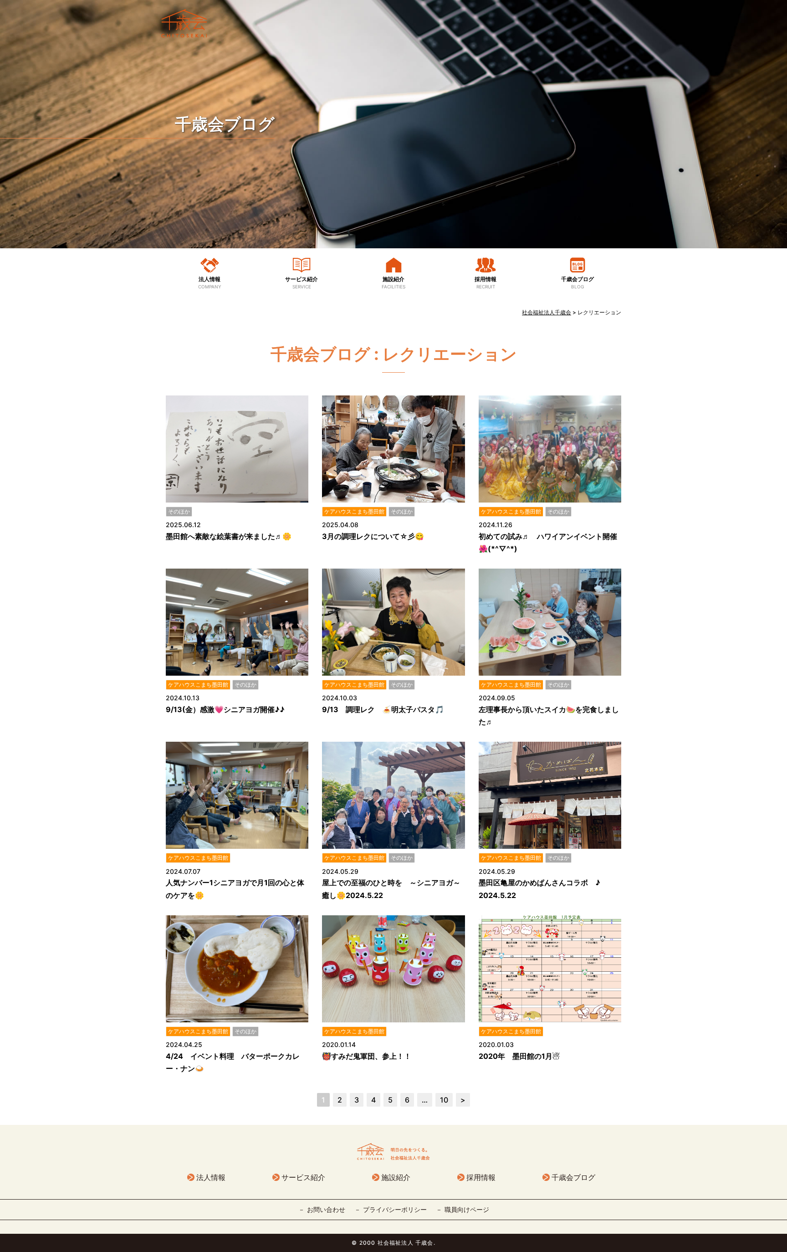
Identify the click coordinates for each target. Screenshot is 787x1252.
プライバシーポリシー (395, 1209)
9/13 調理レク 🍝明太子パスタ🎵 (383, 709)
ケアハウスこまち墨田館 (354, 511)
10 (444, 1099)
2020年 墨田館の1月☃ (519, 1056)
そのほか (179, 511)
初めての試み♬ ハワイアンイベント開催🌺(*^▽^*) (548, 542)
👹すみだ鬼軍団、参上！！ (366, 1056)
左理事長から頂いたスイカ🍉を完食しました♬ (549, 715)
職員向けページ (467, 1209)
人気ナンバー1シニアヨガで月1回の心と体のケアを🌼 (235, 888)
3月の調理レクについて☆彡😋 (373, 536)
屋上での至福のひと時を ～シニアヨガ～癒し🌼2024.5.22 (391, 888)
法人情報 (209, 282)
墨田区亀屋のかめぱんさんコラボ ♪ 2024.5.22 (543, 888)
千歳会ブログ (225, 124)
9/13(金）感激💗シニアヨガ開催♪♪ (225, 709)
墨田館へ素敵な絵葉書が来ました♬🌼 (228, 536)
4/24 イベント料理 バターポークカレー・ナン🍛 (233, 1062)
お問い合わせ (326, 1209)
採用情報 (485, 282)
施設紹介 (393, 282)
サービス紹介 (301, 282)
